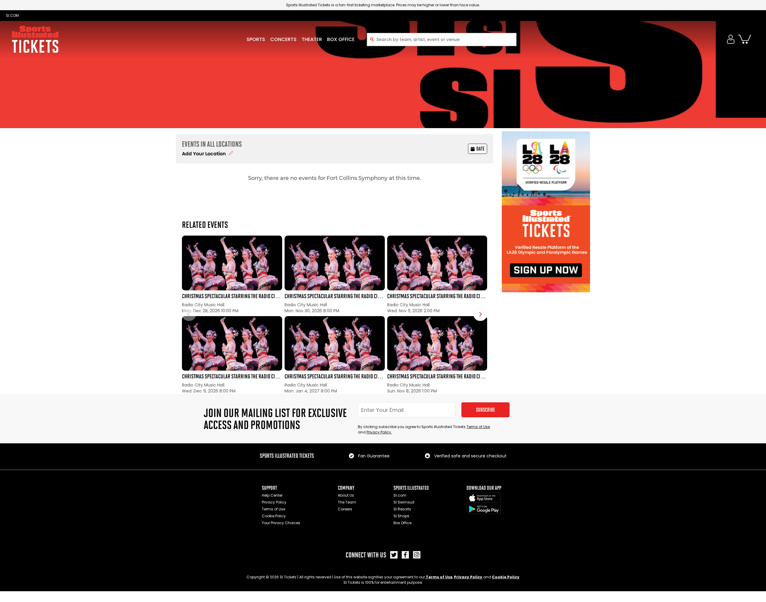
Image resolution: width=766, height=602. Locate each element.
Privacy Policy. (379, 432)
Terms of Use (478, 426)
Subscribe (485, 410)
